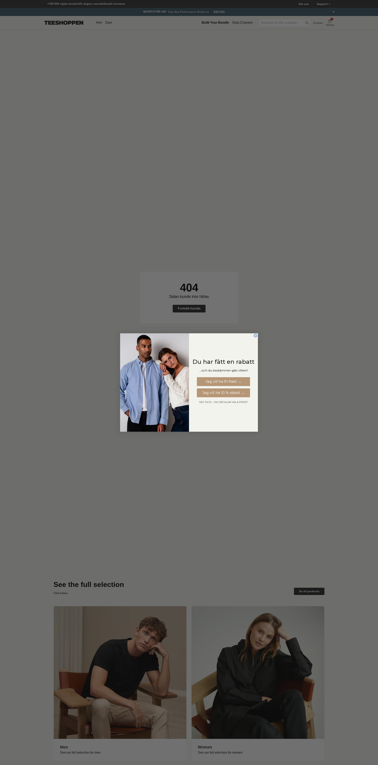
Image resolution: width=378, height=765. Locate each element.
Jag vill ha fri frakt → (223, 381)
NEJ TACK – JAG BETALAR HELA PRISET (223, 402)
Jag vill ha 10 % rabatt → (223, 393)
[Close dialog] (255, 335)
